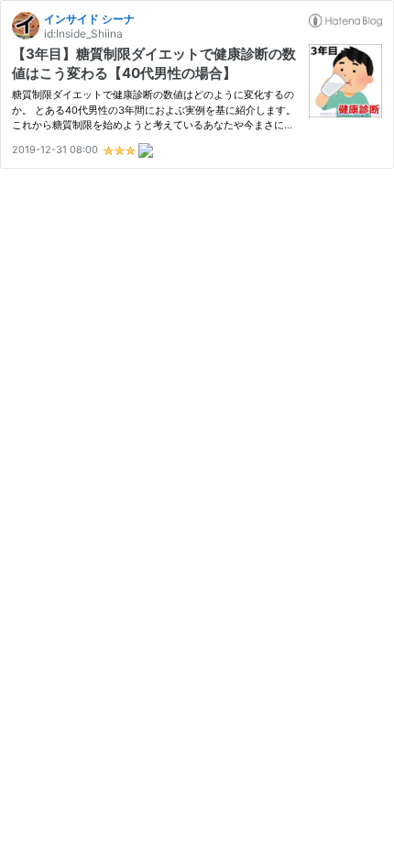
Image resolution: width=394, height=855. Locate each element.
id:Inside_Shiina (83, 33)
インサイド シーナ (89, 19)
